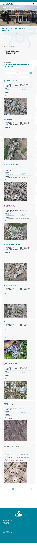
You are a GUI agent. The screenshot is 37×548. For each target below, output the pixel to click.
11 (22, 489)
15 (32, 489)
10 (19, 489)
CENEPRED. (27, 541)
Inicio (4, 12)
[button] (33, 3)
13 (27, 489)
